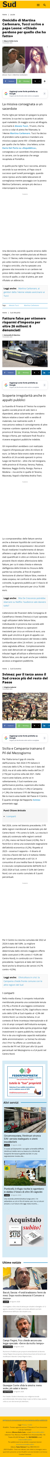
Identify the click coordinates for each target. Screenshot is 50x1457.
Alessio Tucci (14, 305)
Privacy (24, 1425)
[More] (44, 81)
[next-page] (8, 1209)
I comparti (11, 816)
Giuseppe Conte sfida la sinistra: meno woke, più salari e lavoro (22, 1387)
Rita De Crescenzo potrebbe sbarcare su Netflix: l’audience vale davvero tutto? (25, 602)
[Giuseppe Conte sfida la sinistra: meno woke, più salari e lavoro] (25, 1371)
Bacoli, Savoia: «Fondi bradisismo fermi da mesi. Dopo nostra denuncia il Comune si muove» (24, 1295)
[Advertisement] (25, 220)
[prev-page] (4, 1209)
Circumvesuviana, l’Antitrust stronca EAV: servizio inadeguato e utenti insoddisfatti (22, 1138)
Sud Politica (8, 1347)
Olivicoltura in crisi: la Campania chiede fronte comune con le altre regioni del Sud (23, 981)
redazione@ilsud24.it (25, 1440)
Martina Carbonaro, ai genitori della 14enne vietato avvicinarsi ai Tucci (24, 292)
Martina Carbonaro (20, 133)
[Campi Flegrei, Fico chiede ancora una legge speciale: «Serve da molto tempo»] (25, 1326)
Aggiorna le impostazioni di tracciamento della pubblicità (25, 1420)
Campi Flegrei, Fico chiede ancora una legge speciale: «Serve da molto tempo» (23, 1342)
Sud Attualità (15, 313)
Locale (12, 14)
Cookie (30, 1425)
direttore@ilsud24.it (38, 1432)
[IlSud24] (19, 4)
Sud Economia (15, 669)
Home (4, 14)
